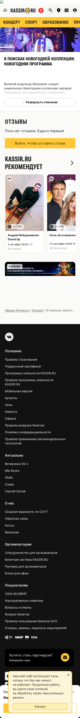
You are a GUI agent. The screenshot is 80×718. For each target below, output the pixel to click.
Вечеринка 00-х (16, 464)
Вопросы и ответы (18, 607)
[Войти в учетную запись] (74, 10)
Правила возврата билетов (24, 425)
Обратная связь (16, 518)
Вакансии (12, 532)
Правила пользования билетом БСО (31, 621)
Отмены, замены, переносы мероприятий (35, 628)
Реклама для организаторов (25, 566)
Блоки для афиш (17, 573)
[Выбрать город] (58, 10)
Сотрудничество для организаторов (31, 552)
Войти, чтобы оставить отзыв (40, 143)
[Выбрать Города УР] (66, 10)
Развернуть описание (42, 102)
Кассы (9, 525)
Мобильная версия (18, 391)
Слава (9, 484)
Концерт (38, 310)
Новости (11, 411)
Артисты (11, 398)
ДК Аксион (14, 248)
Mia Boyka (12, 470)
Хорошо (40, 706)
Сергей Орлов (15, 491)
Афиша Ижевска (17, 310)
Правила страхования (21, 359)
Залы (9, 405)
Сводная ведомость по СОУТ (26, 511)
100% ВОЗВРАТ (16, 594)
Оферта (10, 418)
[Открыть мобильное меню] (5, 10)
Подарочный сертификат (23, 366)
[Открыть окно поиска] (50, 10)
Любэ (9, 477)
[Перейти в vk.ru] (9, 337)
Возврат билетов (17, 614)
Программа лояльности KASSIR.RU (30, 373)
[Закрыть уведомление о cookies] (68, 674)
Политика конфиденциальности (28, 432)
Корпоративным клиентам (24, 600)
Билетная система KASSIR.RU (26, 559)
